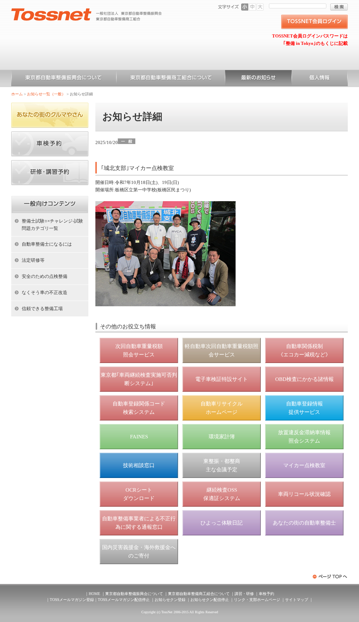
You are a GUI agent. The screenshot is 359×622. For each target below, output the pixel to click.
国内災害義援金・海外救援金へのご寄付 (139, 552)
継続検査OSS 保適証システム (221, 494)
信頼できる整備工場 (42, 308)
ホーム (17, 94)
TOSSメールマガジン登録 (72, 599)
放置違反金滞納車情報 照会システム (304, 437)
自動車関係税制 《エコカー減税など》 (304, 350)
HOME (94, 594)
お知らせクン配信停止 (209, 599)
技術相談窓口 (139, 465)
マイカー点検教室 (304, 465)
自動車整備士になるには (47, 244)
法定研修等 (33, 260)
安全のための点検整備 (44, 276)
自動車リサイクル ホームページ (222, 408)
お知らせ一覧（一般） (258, 79)
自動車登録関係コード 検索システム (139, 408)
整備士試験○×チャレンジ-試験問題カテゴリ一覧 (52, 224)
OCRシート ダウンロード (139, 494)
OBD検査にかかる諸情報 (304, 379)
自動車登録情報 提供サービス (304, 408)
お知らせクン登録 (170, 599)
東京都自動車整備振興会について (63, 79)
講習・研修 (244, 594)
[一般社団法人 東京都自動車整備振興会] (86, 11)
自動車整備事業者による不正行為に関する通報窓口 (139, 523)
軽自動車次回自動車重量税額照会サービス (221, 350)
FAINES (139, 436)
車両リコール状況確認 (304, 494)
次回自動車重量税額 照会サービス (139, 350)
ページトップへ (330, 577)
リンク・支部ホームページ (257, 599)
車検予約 (266, 594)
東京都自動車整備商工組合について (170, 79)
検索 (339, 7)
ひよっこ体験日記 (222, 523)
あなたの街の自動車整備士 (304, 523)
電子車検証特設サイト (221, 379)
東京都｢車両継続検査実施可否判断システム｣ (139, 379)
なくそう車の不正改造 (44, 292)
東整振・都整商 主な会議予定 (221, 465)
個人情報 (320, 79)
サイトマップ (296, 599)
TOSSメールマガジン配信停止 (124, 599)
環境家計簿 (222, 436)
